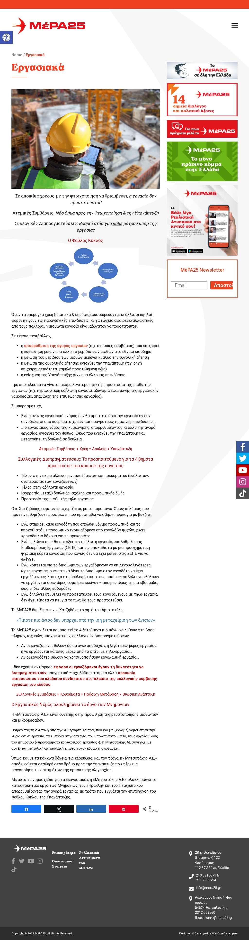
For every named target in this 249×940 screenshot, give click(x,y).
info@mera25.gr (208, 888)
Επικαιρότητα (64, 852)
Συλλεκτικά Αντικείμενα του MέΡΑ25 (89, 860)
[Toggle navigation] (235, 25)
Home (16, 55)
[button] (6, 37)
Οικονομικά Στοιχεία (62, 864)
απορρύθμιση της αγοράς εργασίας (56, 345)
